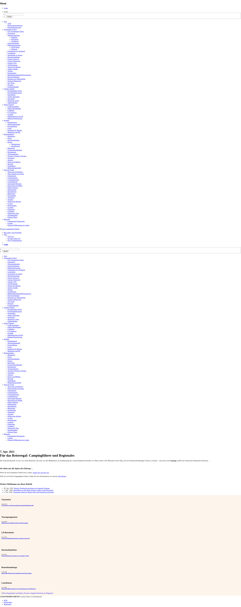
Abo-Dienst (62, 476)
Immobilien (11, 95)
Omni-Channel (9, 105)
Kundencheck (12, 122)
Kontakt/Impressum (14, 27)
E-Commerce (12, 112)
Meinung (7, 219)
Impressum (7, 604)
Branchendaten (9, 134)
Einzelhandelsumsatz (15, 93)
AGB (9, 23)
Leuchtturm (11, 53)
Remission (11, 148)
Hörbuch (14, 49)
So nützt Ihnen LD (14, 239)
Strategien (11, 158)
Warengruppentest (14, 35)
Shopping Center (13, 101)
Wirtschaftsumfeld (14, 124)
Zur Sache (11, 83)
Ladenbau (11, 211)
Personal (10, 85)
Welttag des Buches (14, 201)
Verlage (10, 71)
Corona (10, 203)
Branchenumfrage (14, 57)
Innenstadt (11, 99)
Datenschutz (8, 602)
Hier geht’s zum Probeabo (13, 233)
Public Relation (13, 188)
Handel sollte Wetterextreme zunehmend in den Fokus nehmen (17, 573)
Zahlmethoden (12, 103)
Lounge (10, 223)
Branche (10, 164)
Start (5, 22)
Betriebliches (12, 192)
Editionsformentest (14, 45)
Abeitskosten (15, 144)
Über (5, 235)
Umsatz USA (12, 63)
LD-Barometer (13, 65)
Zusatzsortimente (13, 43)
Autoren (10, 160)
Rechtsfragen (12, 205)
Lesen (10, 128)
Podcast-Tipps (12, 217)
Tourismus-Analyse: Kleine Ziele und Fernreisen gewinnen (33, 492)
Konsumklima (12, 126)
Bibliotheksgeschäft (14, 168)
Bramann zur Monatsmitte (16, 79)
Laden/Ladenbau (13, 107)
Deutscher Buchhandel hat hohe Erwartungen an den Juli (15, 538)
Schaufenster (12, 176)
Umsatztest (11, 33)
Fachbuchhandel (13, 87)
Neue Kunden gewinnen (16, 174)
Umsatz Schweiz (13, 59)
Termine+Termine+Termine (17, 156)
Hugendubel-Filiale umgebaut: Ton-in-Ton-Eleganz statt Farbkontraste (19, 588)
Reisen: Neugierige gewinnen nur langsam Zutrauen (32, 488)
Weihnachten (12, 190)
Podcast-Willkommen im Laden (18, 225)
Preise (10, 138)
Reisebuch (14, 39)
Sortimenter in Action (15, 55)
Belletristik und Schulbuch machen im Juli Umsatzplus (15, 523)
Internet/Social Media (15, 186)
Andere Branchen (13, 97)
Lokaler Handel (9, 89)
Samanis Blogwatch (14, 81)
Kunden (6, 120)
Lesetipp (10, 207)
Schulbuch (14, 41)
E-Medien (11, 111)
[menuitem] (122, 256)
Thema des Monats (14, 67)
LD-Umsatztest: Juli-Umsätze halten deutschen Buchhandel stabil (17, 505)
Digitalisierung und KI (15, 116)
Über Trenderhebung (15, 240)
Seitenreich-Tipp (13, 213)
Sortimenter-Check (10, 29)
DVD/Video (15, 47)
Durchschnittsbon (13, 77)
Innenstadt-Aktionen (14, 184)
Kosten (10, 142)
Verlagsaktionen (13, 154)
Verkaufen (11, 198)
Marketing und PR (14, 132)
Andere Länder (13, 69)
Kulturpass (11, 209)
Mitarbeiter (11, 136)
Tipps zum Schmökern (15, 172)
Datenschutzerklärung (15, 25)
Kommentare (12, 73)
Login (6, 8)
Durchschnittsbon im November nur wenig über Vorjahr (15, 556)
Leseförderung (12, 182)
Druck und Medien (14, 162)
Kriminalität (12, 196)
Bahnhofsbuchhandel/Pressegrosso (19, 75)
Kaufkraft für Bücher (15, 130)
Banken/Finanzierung (15, 118)
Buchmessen (12, 152)
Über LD (11, 237)
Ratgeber (14, 37)
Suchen (9, 16)
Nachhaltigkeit (13, 215)
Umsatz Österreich (14, 61)
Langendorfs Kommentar (16, 221)
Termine (10, 200)
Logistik (10, 114)
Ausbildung (11, 166)
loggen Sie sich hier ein (41, 473)
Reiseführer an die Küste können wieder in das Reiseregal (33, 490)
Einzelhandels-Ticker (15, 91)
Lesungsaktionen (13, 180)
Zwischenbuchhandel (15, 150)
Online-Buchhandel (14, 109)
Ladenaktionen (13, 178)
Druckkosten (15, 146)
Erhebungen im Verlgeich (16, 51)
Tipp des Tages (9, 170)
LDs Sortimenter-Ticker (16, 31)
